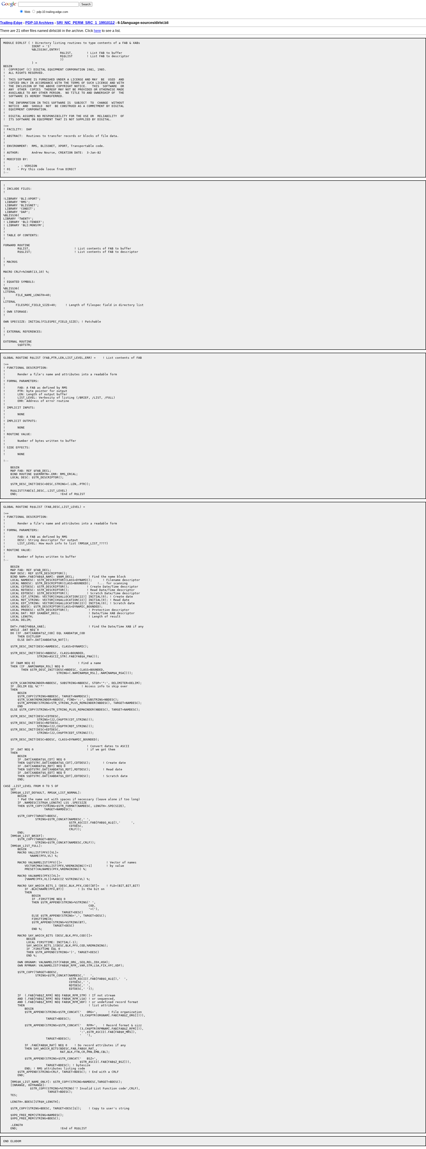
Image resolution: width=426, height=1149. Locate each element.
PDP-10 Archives (39, 23)
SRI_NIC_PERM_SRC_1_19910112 (86, 23)
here (97, 31)
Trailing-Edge (11, 23)
